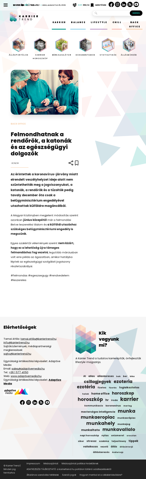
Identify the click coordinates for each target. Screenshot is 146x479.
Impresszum (33, 463)
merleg (127, 405)
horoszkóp (90, 399)
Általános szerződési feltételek (43, 474)
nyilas (105, 435)
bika (132, 376)
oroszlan (131, 435)
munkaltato (90, 430)
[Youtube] (136, 4)
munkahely (100, 423)
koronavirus (113, 405)
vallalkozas (90, 446)
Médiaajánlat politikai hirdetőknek (80, 463)
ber (125, 376)
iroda (114, 400)
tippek (133, 441)
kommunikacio (93, 405)
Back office (18, 123)
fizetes (102, 387)
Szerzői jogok (69, 474)
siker (81, 441)
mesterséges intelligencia (98, 412)
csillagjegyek (97, 381)
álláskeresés (101, 452)
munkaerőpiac (126, 417)
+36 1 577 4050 (18, 372)
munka (126, 411)
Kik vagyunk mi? (109, 339)
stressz (92, 441)
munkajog (124, 424)
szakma (104, 441)
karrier (129, 399)
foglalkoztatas (129, 387)
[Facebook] (111, 4)
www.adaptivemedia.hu (26, 376)
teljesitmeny (118, 441)
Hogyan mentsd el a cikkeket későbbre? (101, 474)
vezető (104, 446)
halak (85, 393)
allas (91, 376)
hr (107, 400)
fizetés (113, 387)
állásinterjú (126, 446)
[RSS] (130, 4)
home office (100, 393)
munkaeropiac (98, 417)
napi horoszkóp (89, 435)
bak (118, 376)
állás (114, 446)
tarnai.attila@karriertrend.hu (38, 339)
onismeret (117, 435)
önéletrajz (117, 452)
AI (84, 376)
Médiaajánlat (50, 463)
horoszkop (123, 393)
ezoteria (123, 381)
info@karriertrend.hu (17, 342)
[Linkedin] (123, 4)
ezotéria (86, 387)
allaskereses (105, 376)
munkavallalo (118, 429)
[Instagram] (117, 4)
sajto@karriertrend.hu (17, 354)
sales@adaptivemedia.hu (28, 368)
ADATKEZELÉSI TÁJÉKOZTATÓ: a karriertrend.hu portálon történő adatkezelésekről (69, 469)
